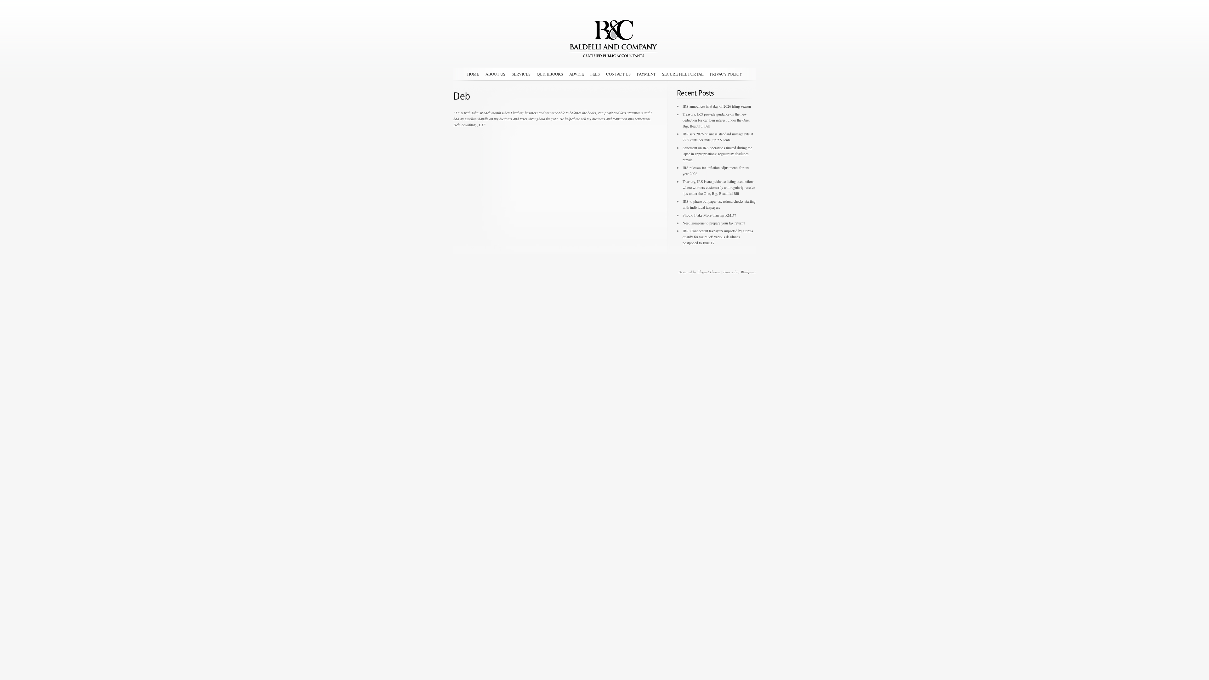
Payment (646, 74)
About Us (495, 74)
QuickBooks (550, 74)
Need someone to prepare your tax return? (714, 222)
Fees (595, 74)
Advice (576, 74)
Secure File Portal (683, 74)
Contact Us (618, 74)
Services (521, 74)
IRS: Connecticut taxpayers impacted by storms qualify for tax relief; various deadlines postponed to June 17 (718, 236)
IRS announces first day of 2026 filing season (717, 106)
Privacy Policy (726, 74)
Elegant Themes (708, 271)
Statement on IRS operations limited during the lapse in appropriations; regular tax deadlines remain (717, 153)
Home (473, 74)
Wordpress (748, 271)
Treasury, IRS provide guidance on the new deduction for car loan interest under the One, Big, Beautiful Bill (716, 119)
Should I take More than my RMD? (709, 215)
